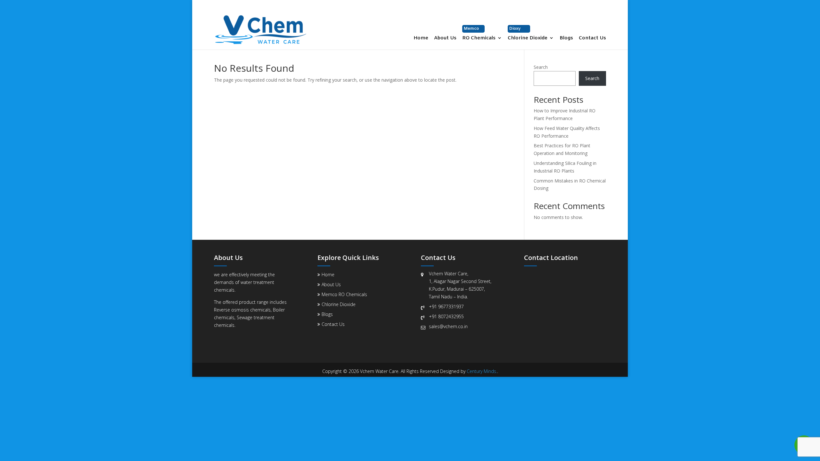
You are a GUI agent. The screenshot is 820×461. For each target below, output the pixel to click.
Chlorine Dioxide (527, 33)
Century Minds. (482, 371)
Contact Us (592, 38)
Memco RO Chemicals (344, 294)
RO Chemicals (479, 33)
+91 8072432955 (446, 316)
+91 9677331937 (446, 306)
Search (541, 67)
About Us (445, 38)
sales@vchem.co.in (448, 326)
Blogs (566, 38)
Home (421, 38)
